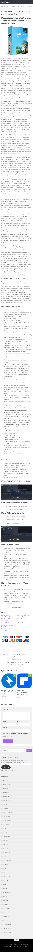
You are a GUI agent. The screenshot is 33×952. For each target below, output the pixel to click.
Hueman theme (25, 946)
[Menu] (31, 2)
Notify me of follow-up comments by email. (16, 733)
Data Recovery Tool (8, 812)
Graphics (5, 840)
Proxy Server (6, 880)
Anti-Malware (6, 784)
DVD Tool (5, 832)
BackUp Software (7, 800)
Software (12, 6)
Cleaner (5, 804)
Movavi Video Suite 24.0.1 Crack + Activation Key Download (23, 616)
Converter (5, 808)
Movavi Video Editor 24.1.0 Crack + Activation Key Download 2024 (7, 616)
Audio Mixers (6, 796)
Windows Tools (7, 932)
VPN (4, 920)
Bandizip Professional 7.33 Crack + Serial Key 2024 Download (7, 692)
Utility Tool (6, 912)
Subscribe (6, 767)
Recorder (5, 884)
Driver (4, 828)
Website (5, 727)
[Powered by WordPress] (10, 946)
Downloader (6, 824)
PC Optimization (7, 860)
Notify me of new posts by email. (14, 737)
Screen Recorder (7, 892)
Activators (5, 780)
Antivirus (5, 788)
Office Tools (6, 856)
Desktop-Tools (7, 820)
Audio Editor (6, 792)
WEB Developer (7, 924)
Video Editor (20, 6)
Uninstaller (6, 908)
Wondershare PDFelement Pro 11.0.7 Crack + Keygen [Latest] (23, 692)
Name (5, 721)
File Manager (6, 836)
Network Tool (6, 852)
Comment (6, 709)
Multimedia (4, 6)
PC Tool (5, 868)
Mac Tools (5, 844)
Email (19, 721)
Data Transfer (6, 816)
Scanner (5, 888)
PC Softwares (5, 2)
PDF (4, 872)
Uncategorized (7, 904)
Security (5, 896)
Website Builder (7, 928)
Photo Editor (6, 876)
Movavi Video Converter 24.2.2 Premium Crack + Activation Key (7, 626)
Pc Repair (5, 864)
